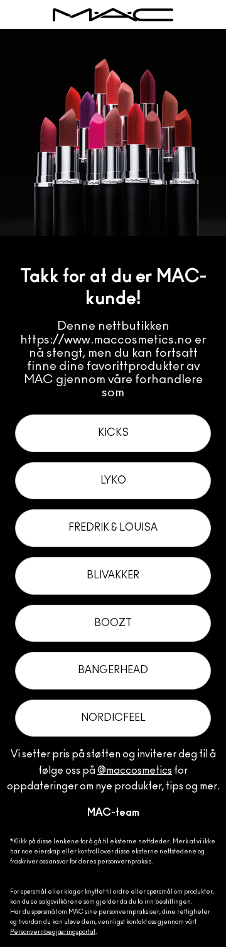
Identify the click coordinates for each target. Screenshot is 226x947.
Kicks (113, 433)
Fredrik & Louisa (113, 527)
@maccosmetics (134, 771)
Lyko (113, 480)
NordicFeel (113, 718)
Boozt (113, 623)
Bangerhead (113, 670)
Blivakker (113, 575)
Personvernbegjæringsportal (52, 932)
